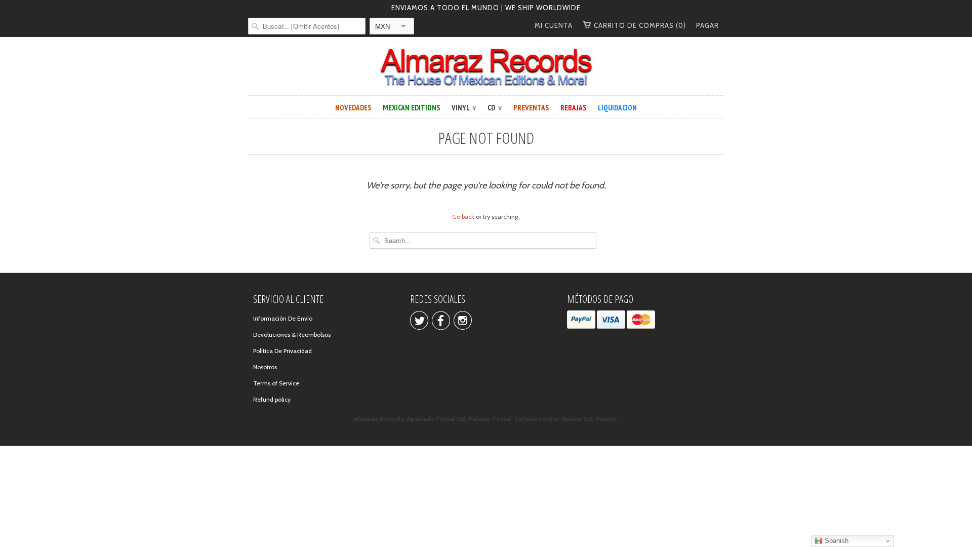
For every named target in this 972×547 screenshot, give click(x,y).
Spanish (835, 540)
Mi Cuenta (554, 25)
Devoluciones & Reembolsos (292, 334)
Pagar (707, 25)
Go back (463, 216)
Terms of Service (276, 383)
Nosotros (265, 367)
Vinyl (464, 107)
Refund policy (272, 399)
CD (495, 107)
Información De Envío (282, 318)
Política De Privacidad (282, 351)
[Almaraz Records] (486, 67)
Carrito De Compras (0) (640, 25)
